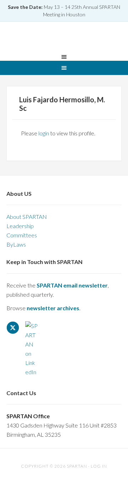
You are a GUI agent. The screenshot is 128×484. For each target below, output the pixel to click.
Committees (21, 235)
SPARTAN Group (64, 39)
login (43, 133)
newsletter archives (53, 308)
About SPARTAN (26, 216)
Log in (99, 466)
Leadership (20, 225)
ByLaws (16, 244)
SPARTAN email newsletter (72, 285)
